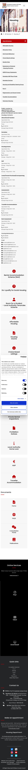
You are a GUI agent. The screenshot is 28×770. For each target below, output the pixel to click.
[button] (12, 749)
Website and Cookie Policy (8, 760)
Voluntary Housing (8, 101)
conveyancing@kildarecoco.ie (9, 244)
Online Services (14, 575)
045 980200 (5, 238)
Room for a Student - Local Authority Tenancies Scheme (14, 305)
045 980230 (5, 140)
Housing (16, 34)
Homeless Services (8, 80)
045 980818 (5, 169)
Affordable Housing (8, 45)
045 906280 (5, 213)
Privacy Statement (20, 762)
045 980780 (5, 184)
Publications (14, 543)
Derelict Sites (6, 62)
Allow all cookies (14, 403)
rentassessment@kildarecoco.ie (10, 261)
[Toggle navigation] (24, 5)
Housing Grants (14, 338)
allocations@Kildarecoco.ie (9, 242)
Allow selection (14, 407)
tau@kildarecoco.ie (7, 263)
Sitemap (14, 671)
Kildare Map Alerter (14, 678)
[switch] (24, 385)
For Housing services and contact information (12, 736)
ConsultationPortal (14, 531)
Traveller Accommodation (10, 97)
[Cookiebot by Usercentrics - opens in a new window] (20, 357)
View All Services (7, 41)
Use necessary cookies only (14, 411)
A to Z (14, 669)
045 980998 (5, 236)
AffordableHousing (14, 323)
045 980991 (5, 227)
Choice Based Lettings (9, 58)
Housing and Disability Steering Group (13, 84)
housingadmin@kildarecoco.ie (9, 253)
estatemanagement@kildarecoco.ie (10, 247)
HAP (14, 466)
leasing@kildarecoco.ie (8, 259)
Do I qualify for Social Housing (14, 290)
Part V (4, 88)
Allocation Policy (7, 50)
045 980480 (5, 155)
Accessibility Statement (14, 667)
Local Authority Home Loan (14, 448)
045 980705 (5, 126)
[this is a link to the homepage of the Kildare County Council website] (2, 34)
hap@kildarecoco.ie (7, 249)
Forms (14, 506)
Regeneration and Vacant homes (12, 92)
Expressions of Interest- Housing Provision (9, 67)
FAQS (14, 518)
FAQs (14, 674)
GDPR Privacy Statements (10, 72)
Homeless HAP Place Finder (10, 76)
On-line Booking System (14, 728)
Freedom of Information (13, 764)
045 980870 (5, 198)
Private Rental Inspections (14, 418)
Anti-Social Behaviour (8, 54)
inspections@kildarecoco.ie (9, 257)
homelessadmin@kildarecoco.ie (10, 251)
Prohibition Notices (14, 433)
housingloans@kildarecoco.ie (9, 255)
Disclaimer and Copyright (7, 762)
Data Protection (21, 760)
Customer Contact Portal (20, 691)
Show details (21, 398)
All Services (8, 34)
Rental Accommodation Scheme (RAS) (14, 276)
